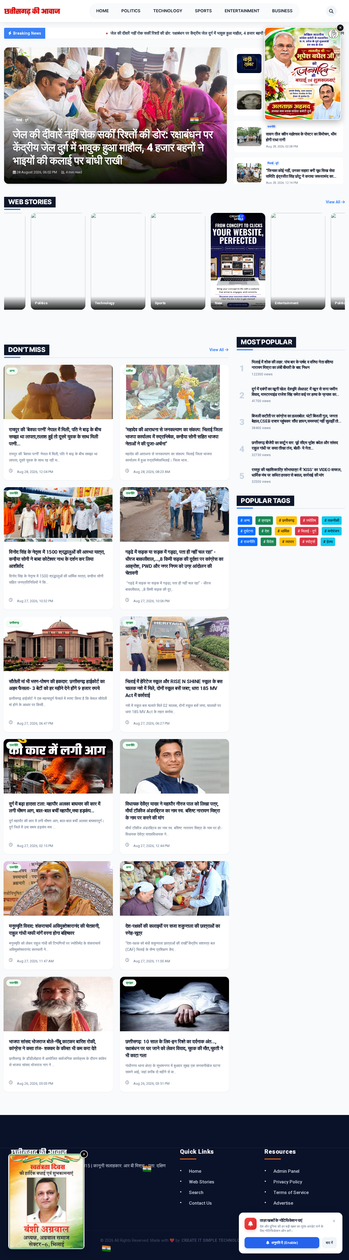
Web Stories (201, 1181)
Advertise (283, 1203)
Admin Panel (286, 1171)
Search (196, 1192)
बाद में (329, 1242)
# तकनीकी (331, 520)
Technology (167, 10)
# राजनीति (247, 541)
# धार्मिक (283, 531)
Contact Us (200, 1203)
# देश (265, 531)
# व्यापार (288, 541)
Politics (130, 10)
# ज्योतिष (309, 520)
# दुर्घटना (246, 531)
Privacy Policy (287, 1181)
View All (333, 202)
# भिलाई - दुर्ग (306, 531)
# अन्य (245, 520)
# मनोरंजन (331, 531)
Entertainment (242, 10)
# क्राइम (264, 520)
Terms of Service (291, 1192)
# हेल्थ (328, 541)
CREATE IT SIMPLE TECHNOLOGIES (215, 1240)
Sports (203, 10)
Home (102, 10)
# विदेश (268, 541)
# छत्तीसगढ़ (286, 520)
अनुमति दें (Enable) (284, 1242)
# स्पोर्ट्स (308, 541)
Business (282, 10)
